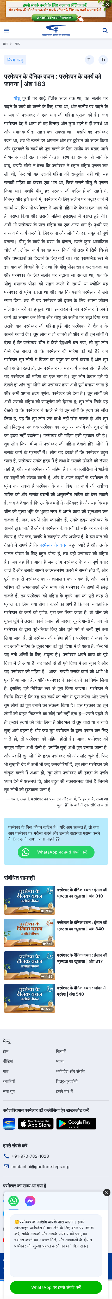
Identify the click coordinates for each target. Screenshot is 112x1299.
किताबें (61, 1051)
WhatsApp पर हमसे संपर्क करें (56, 1287)
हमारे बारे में (64, 1091)
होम (5, 43)
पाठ (17, 43)
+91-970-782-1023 (30, 1156)
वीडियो (8, 1061)
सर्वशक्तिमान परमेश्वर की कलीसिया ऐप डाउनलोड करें (46, 1110)
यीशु (17, 98)
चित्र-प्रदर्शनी (67, 1081)
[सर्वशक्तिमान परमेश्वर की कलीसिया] (56, 30)
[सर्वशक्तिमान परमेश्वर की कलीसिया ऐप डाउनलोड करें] (9, 1123)
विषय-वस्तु (15, 59)
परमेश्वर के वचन (53, 545)
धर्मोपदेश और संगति (70, 1071)
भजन (60, 1061)
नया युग (9, 1091)
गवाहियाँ (9, 1081)
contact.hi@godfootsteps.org (40, 1166)
